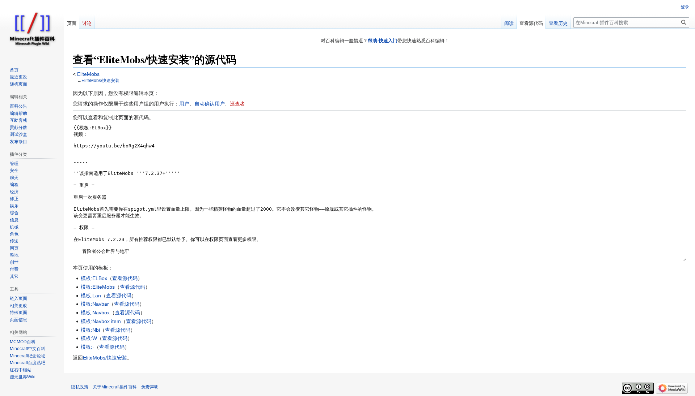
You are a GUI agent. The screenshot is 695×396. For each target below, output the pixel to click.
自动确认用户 (209, 104)
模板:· (87, 347)
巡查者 (237, 104)
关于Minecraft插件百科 (115, 386)
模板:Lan (91, 295)
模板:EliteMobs (98, 287)
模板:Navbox (95, 312)
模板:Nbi (90, 330)
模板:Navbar (95, 304)
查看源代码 (125, 278)
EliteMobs (88, 74)
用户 (184, 104)
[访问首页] (32, 29)
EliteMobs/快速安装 (100, 80)
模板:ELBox (94, 278)
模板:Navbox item (101, 321)
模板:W (89, 338)
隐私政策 (79, 386)
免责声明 (150, 386)
